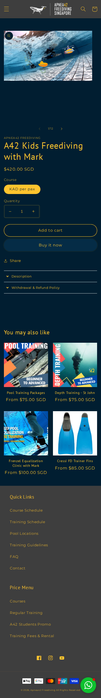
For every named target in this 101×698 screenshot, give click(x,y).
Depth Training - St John (75, 392)
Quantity (12, 201)
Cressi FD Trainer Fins (75, 461)
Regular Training (26, 613)
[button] (6, 9)
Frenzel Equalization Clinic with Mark (26, 463)
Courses (17, 601)
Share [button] (15, 261)
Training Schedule (27, 522)
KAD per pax (22, 189)
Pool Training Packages (26, 392)
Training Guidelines (29, 545)
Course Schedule (26, 510)
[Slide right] (61, 128)
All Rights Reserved (68, 690)
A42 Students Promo (30, 624)
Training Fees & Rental (32, 636)
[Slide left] (39, 128)
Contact (17, 568)
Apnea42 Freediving (42, 690)
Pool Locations (24, 533)
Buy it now (51, 245)
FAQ (14, 556)
